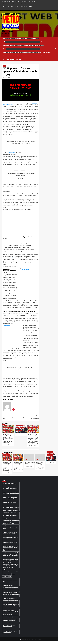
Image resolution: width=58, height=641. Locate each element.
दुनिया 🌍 (10, 428)
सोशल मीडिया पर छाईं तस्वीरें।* (7, 628)
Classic (9, 574)
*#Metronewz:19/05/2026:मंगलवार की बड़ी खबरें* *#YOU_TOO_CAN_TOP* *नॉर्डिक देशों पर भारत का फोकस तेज (11, 493)
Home (19, 3)
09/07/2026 (30, 466)
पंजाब (22, 1)
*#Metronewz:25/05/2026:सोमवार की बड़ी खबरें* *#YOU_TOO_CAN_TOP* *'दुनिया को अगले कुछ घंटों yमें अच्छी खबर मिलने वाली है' (10, 499)
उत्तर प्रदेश (25, 1)
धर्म (7, 1)
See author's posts (18, 406)
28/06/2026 (41, 468)
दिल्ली (5, 1)
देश (2, 1)
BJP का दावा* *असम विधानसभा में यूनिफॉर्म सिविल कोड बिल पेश (10, 571)
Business (4, 574)
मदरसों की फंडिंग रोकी (9, 616)
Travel (20, 425)
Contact (22, 3)
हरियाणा (30, 1)
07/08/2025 (9, 77)
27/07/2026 (8, 444)
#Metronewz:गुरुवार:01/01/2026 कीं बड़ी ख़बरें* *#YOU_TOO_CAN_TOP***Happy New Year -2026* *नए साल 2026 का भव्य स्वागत (10, 488)
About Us (14, 3)
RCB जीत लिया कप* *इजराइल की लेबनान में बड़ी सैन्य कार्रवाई (10, 587)
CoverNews (32, 639)
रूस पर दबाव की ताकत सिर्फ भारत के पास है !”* (8, 622)
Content (4, 576)
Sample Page (11, 8)
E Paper (4, 3)
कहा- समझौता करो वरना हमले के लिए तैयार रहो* (13, 598)
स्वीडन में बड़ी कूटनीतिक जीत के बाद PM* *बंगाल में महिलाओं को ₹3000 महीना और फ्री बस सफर (10, 632)
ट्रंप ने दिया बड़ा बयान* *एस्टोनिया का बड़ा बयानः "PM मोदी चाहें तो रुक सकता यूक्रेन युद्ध (10, 601)
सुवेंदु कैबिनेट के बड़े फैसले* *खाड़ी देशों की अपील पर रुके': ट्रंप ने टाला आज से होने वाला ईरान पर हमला (10, 626)
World (4, 598)
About (4, 569)
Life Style (9, 576)
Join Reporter (34, 3)
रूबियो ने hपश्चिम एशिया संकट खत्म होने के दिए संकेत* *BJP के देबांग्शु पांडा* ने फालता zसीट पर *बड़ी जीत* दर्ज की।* (10, 620)
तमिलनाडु (33, 1)
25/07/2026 (19, 471)
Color (13, 574)
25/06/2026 (21, 434)
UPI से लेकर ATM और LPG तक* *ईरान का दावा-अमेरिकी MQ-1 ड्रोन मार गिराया (11, 595)
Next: (30, 417)
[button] (55, 49)
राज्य (16, 1)
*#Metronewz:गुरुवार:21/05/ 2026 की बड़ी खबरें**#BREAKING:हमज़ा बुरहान (9, 503)
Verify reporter (9, 3)
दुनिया (10, 1)
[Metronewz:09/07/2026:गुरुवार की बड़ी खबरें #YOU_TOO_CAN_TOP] (29, 457)
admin (5, 77)
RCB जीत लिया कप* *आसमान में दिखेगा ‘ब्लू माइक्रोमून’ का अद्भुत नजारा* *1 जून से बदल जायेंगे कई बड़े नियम (11, 585)
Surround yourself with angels (9, 257)
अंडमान (19, 1)
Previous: (10, 417)
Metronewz (8, 31)
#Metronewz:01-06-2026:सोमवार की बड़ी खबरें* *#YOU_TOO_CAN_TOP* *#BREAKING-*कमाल (10, 484)
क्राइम (13, 1)
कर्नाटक (8, 427)
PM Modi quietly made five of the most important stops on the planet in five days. (10, 580)
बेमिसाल (4, 616)
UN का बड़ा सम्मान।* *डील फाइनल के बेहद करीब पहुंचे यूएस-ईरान (11, 592)
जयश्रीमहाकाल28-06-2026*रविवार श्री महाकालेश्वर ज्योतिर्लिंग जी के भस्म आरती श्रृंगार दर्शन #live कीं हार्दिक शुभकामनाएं (40, 465)
